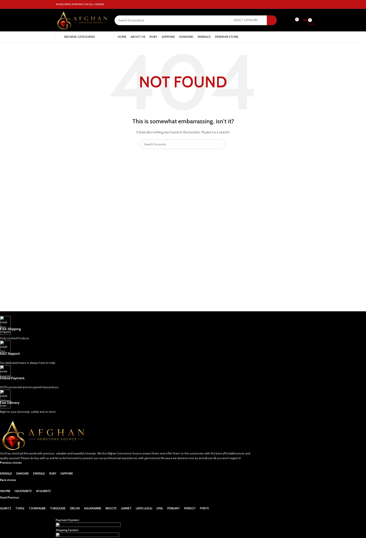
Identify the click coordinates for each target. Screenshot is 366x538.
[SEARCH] (272, 20)
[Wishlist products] (288, 20)
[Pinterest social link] (307, 4)
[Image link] (88, 525)
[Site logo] (82, 20)
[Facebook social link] (297, 4)
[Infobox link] (127, 328)
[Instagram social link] (302, 4)
